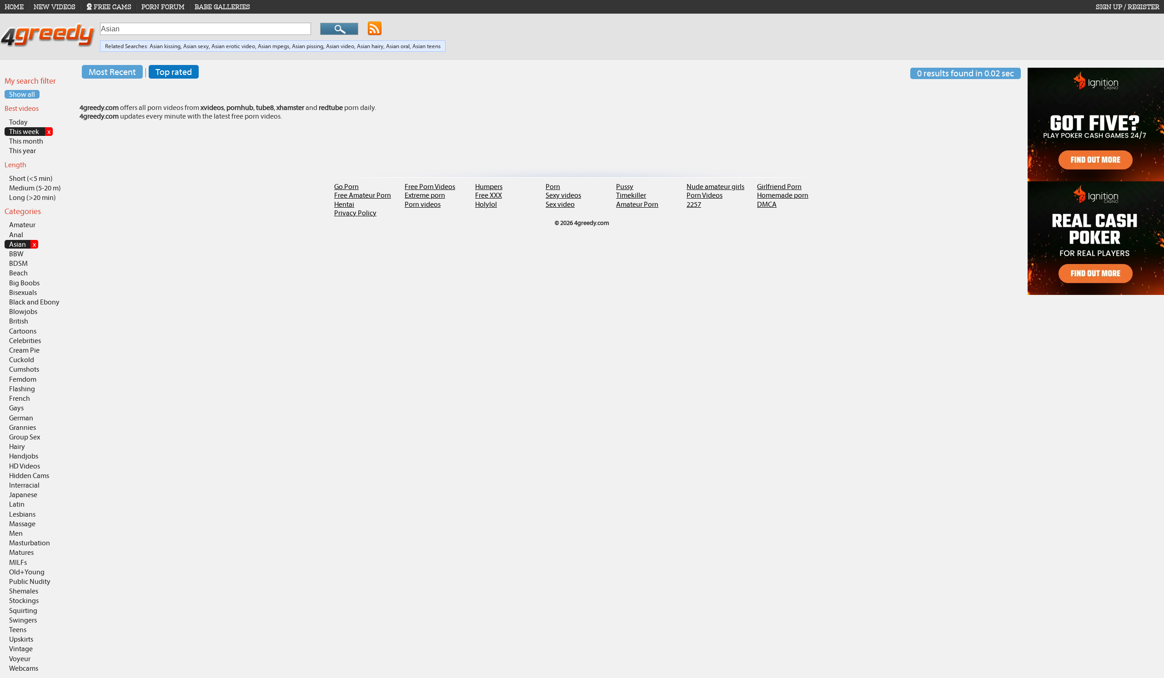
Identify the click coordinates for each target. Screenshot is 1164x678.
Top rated (174, 71)
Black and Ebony (34, 302)
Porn (553, 186)
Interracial (24, 485)
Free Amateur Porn (362, 195)
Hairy (17, 446)
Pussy (624, 186)
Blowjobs (23, 311)
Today (18, 122)
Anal (16, 234)
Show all (22, 94)
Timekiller (631, 195)
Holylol (486, 204)
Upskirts (21, 639)
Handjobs (23, 456)
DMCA (767, 204)
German (21, 418)
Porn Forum (163, 6)
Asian (22, 244)
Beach (18, 273)
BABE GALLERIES (222, 6)
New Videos (54, 6)
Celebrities (25, 340)
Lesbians (22, 514)
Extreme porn (425, 195)
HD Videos (24, 466)
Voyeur (19, 658)
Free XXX (488, 195)
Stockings (24, 600)
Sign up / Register (1127, 6)
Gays (16, 408)
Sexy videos (563, 195)
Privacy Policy (355, 213)
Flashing (22, 388)
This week (29, 131)
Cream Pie (24, 350)
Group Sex (24, 437)
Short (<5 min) (31, 178)
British (18, 321)
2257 (694, 204)
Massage (22, 523)
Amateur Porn (637, 204)
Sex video (560, 204)
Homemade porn (782, 195)
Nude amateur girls (715, 186)
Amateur (22, 224)
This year (22, 150)
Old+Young (27, 572)
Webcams (23, 668)
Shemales (23, 591)
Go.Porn (346, 186)
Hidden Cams (29, 475)
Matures (21, 552)
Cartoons (22, 331)
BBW (16, 253)
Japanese (23, 494)
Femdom (22, 379)
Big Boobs (24, 283)
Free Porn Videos (430, 186)
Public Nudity (29, 581)
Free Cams (112, 6)
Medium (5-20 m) (35, 188)
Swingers (23, 620)
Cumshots (24, 369)
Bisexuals (23, 292)
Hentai (344, 204)
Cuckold (21, 359)
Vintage (21, 648)
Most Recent (112, 71)
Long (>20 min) (32, 197)
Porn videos (423, 204)
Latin (17, 504)
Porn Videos (704, 195)
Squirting (23, 610)
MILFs (18, 562)
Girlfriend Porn (779, 186)
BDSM (18, 263)
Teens (17, 629)
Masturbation (29, 542)
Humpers (488, 186)
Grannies (22, 427)
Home (14, 6)
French (19, 398)
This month (26, 141)
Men (16, 533)
